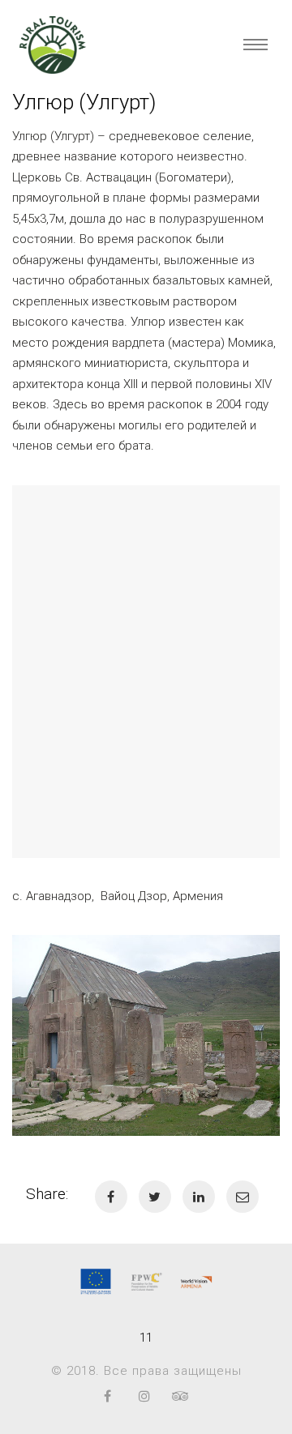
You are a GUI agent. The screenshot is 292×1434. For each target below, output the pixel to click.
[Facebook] (107, 1395)
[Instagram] (144, 1395)
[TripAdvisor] (180, 1395)
